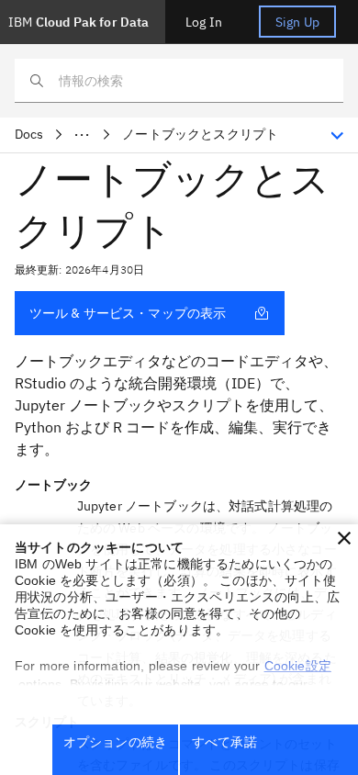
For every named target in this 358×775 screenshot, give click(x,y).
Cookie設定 (297, 665)
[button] (344, 538)
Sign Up (297, 22)
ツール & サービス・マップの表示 (128, 313)
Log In (203, 22)
